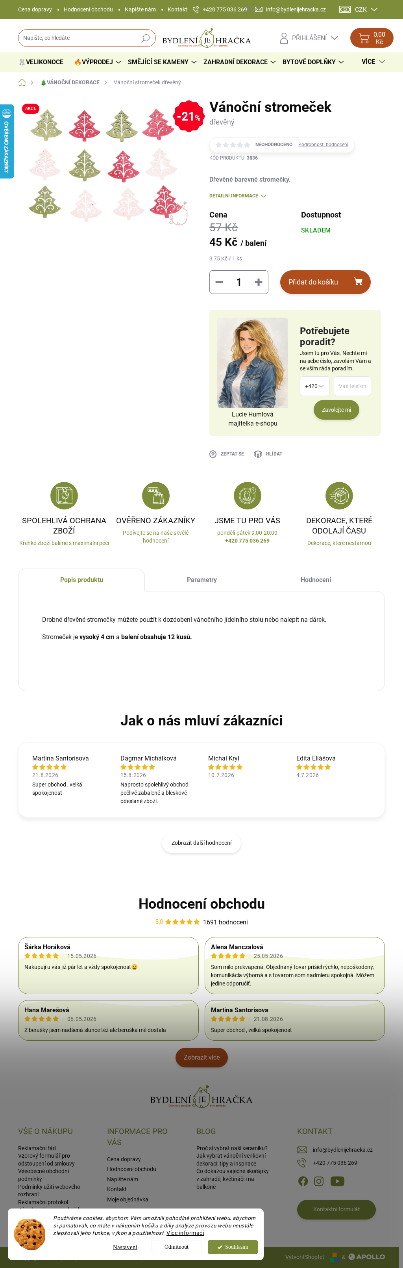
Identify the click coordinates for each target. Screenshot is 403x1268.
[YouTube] (337, 1181)
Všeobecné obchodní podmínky (43, 1175)
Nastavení (125, 1247)
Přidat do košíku (313, 282)
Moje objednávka (127, 1199)
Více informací (185, 1233)
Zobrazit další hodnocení (201, 843)
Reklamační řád (37, 1148)
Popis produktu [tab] (81, 580)
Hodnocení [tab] (316, 580)
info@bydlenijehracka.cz (343, 1150)
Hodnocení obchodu (88, 9)
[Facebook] (303, 1181)
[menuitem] (43, 62)
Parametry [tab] (202, 580)
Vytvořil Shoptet (304, 1257)
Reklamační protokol (43, 1202)
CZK (361, 9)
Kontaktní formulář (336, 1209)
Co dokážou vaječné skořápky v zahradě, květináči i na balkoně (232, 1179)
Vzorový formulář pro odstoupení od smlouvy (46, 1160)
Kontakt (177, 9)
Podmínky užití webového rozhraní (49, 1191)
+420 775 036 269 (335, 1163)
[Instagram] (319, 1181)
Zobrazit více (202, 1057)
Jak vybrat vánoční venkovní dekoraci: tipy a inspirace (231, 1160)
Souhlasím (236, 1247)
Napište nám (140, 9)
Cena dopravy (35, 9)
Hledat (145, 38)
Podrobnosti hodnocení (323, 144)
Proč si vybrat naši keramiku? (232, 1148)
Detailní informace (233, 196)
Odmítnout (177, 1247)
